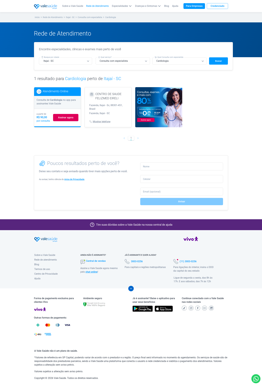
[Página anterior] (124, 138)
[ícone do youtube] (204, 308)
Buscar (218, 61)
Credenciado (217, 6)
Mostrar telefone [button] (101, 121)
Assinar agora (65, 117)
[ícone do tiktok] (184, 308)
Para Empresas (194, 6)
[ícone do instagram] (191, 308)
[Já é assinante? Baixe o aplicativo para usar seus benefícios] (143, 309)
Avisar (181, 201)
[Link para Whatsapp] (256, 378)
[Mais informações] (131, 288)
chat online (91, 271)
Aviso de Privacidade (74, 179)
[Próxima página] (138, 138)
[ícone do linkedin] (211, 308)
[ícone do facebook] (197, 308)
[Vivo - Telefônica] (190, 239)
